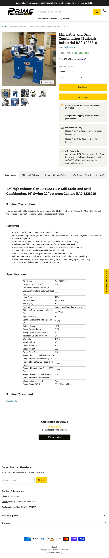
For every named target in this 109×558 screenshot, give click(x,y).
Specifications (12, 401)
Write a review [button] (54, 437)
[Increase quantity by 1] (81, 77)
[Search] (96, 12)
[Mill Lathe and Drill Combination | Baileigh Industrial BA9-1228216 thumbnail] (6, 93)
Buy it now (83, 97)
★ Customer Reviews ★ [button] (106, 281)
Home (4, 27)
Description (10, 175)
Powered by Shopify (54, 553)
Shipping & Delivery (30, 175)
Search (54, 547)
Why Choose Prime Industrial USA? (88, 175)
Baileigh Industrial (69, 47)
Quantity (62, 71)
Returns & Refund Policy (55, 175)
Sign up (41, 480)
